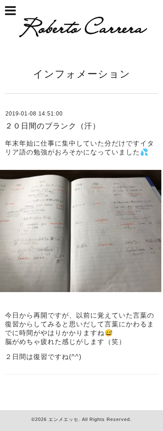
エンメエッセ (63, 419)
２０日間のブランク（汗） (52, 126)
